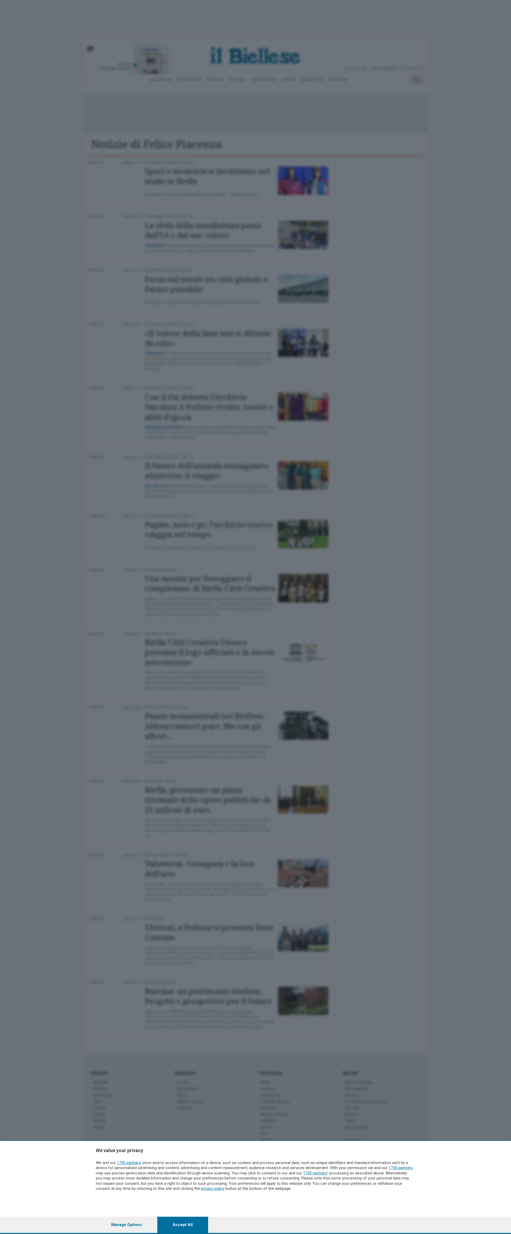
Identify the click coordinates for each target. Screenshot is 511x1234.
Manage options (126, 1224)
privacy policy (212, 1188)
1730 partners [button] (129, 1162)
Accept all (183, 1224)
